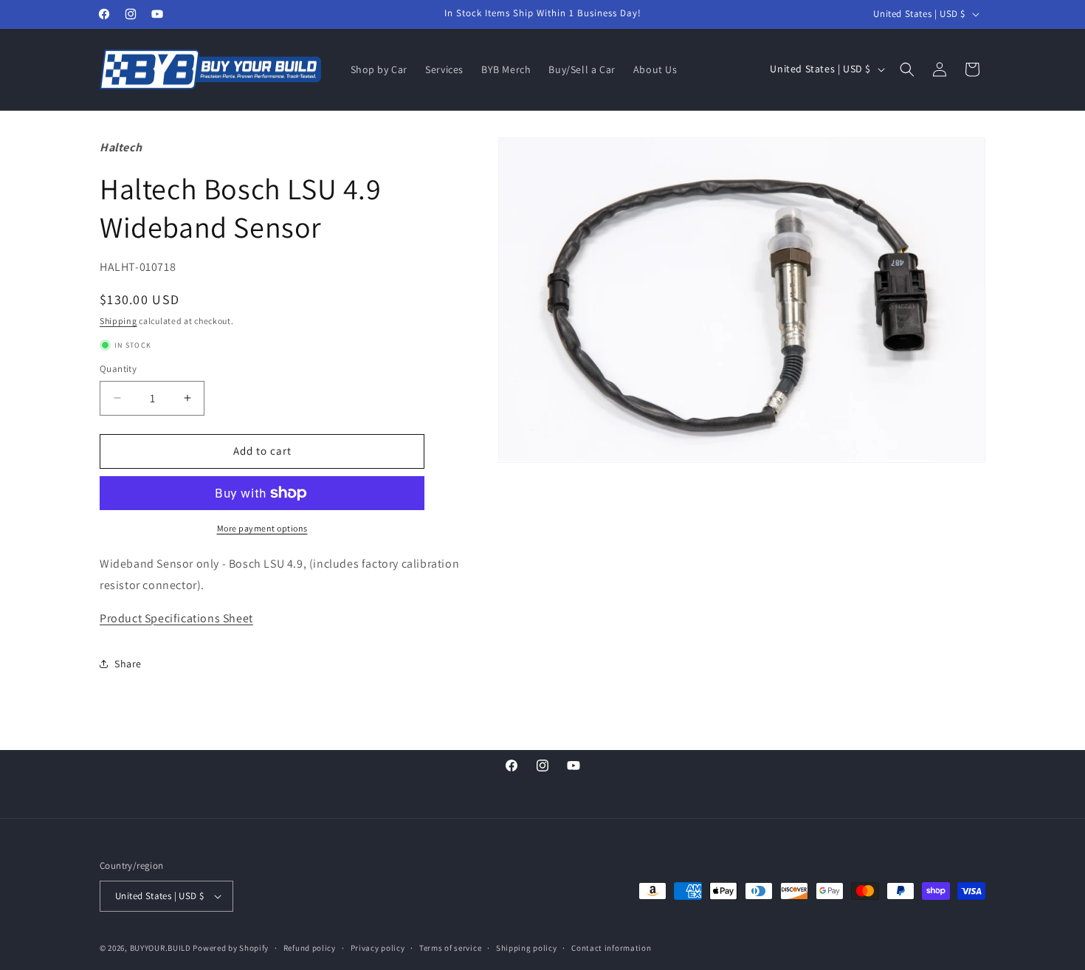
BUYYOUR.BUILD (160, 948)
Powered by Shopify (231, 948)
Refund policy (309, 948)
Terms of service (450, 948)
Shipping (118, 320)
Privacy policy (378, 948)
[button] (907, 69)
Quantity (118, 368)
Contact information (611, 948)
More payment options (262, 528)
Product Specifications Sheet (176, 618)
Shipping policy (526, 948)
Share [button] (128, 663)
